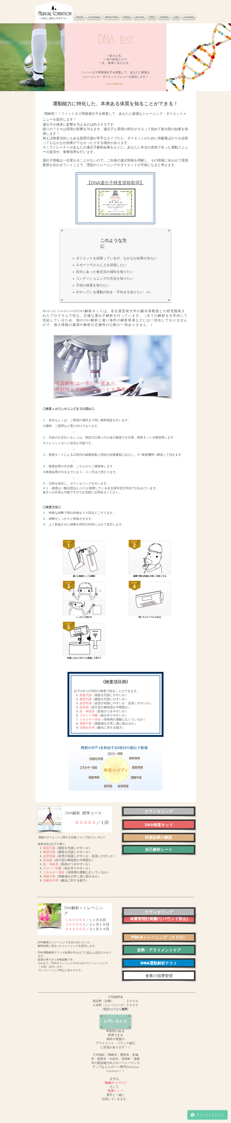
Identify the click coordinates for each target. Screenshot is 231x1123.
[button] (94, 17)
